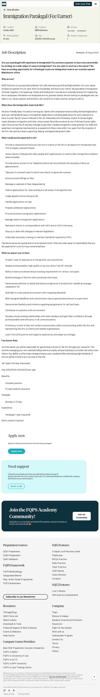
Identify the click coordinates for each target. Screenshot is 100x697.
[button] (95, 4)
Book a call (16, 486)
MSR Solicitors (41, 30)
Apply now (16, 451)
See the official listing (57, 677)
